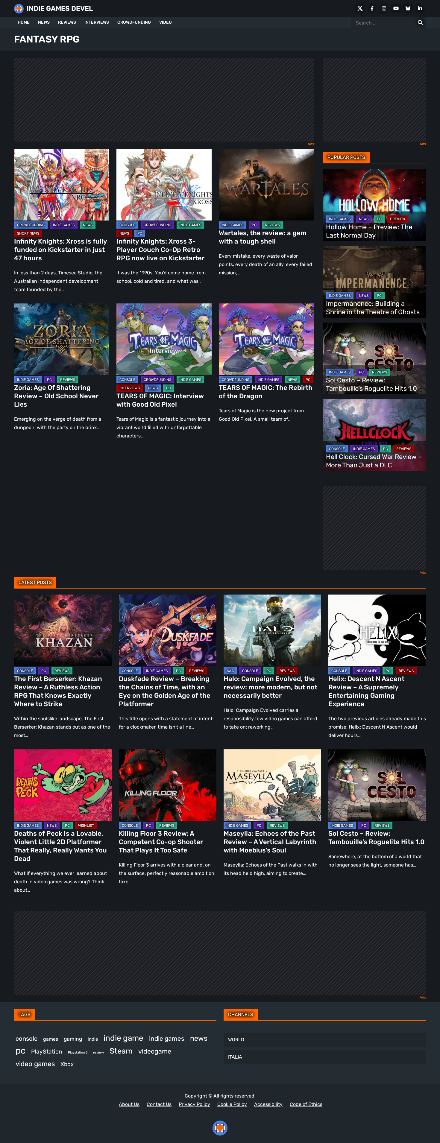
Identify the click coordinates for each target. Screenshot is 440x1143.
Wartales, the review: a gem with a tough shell (263, 237)
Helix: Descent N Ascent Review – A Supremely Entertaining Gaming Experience (366, 691)
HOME (24, 22)
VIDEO (165, 22)
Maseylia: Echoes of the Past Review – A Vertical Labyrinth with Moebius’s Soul (270, 841)
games (50, 1039)
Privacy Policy (194, 1104)
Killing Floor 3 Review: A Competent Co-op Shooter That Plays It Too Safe (161, 841)
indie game (123, 1038)
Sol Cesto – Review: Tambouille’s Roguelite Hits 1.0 (371, 384)
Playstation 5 (77, 1052)
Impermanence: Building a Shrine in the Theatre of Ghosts (373, 308)
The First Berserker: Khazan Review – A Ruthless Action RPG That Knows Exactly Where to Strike (58, 691)
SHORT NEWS (28, 233)
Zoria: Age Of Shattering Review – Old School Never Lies (56, 396)
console (26, 1038)
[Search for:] (420, 22)
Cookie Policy (232, 1104)
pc (20, 1050)
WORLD (236, 1039)
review (98, 1052)
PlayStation (46, 1051)
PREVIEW (397, 219)
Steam (121, 1050)
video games (35, 1064)
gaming (73, 1039)
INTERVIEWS (96, 22)
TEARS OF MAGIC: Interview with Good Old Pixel (160, 400)
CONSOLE (127, 225)
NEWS (44, 22)
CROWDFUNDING (134, 22)
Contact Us (159, 1104)
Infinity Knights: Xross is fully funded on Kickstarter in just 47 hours (60, 249)
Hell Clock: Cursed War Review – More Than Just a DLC (374, 461)
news (198, 1038)
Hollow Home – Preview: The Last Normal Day (369, 231)
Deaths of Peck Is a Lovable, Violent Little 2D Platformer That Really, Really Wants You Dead (60, 846)
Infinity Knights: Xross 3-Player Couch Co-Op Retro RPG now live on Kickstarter (160, 249)
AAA (230, 671)
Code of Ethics (306, 1104)
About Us (129, 1104)
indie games (166, 1038)
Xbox (67, 1064)
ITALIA (235, 1057)
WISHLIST (86, 825)
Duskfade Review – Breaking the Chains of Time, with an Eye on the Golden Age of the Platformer (164, 691)
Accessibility (268, 1104)
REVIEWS (67, 22)
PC (139, 233)
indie (93, 1039)
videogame (154, 1051)
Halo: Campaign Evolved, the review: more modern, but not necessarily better (270, 687)
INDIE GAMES (64, 225)
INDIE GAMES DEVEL (60, 8)
